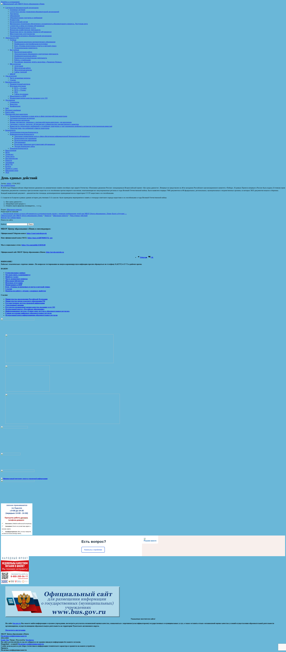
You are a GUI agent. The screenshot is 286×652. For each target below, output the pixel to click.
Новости (8, 160)
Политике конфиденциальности (31, 644)
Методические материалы (20, 120)
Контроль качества (12, 82)
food (7, 108)
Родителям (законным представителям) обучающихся (34, 144)
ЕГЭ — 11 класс (20, 88)
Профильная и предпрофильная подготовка (31, 44)
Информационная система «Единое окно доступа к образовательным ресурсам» (37, 311)
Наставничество (11, 158)
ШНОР (12, 74)
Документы (14, 14)
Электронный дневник (14, 305)
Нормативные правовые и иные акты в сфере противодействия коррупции (38, 116)
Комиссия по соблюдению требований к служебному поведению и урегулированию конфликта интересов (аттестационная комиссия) (61, 126)
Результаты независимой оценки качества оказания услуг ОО (30, 307)
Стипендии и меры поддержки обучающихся (27, 26)
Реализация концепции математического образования (34, 42)
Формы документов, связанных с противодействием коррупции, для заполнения (41, 122)
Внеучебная (14, 50)
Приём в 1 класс (11, 168)
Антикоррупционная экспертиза (22, 118)
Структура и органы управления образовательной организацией (34, 12)
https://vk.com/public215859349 (33, 245)
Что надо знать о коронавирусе (17, 275)
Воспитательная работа (23, 52)
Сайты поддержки (21, 94)
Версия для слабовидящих (11, 218)
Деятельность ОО (12, 38)
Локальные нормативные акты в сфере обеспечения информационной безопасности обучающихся (52, 136)
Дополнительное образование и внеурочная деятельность (36, 54)
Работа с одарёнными (22, 60)
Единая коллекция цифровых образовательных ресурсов (28, 313)
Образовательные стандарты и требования (26, 18)
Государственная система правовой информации (25, 303)
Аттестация (18, 66)
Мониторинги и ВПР (18, 96)
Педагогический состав (19, 22)
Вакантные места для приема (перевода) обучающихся (30, 32)
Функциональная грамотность (25, 48)
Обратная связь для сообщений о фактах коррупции (29, 128)
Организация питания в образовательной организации (31, 36)
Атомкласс (9, 154)
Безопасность (10, 130)
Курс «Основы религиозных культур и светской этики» (35, 46)
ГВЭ (16, 92)
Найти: (3, 224)
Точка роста (9, 156)
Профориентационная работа (25, 56)
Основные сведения (17, 10)
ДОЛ (7, 172)
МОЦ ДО (9, 164)
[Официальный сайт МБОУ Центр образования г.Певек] (22, 4)
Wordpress (30, 640)
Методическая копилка (23, 70)
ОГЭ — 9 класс (20, 90)
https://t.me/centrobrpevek (37, 233)
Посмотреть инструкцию (15, 630)
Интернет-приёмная (13, 110)
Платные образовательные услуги (23, 28)
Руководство (14, 20)
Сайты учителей (20, 72)
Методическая (15, 64)
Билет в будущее (119, 214)
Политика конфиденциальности (14, 636)
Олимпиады (14, 102)
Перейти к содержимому (10, 2)
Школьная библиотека (14, 281)
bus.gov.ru (17, 623)
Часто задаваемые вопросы (20, 78)
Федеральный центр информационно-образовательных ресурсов (31, 315)
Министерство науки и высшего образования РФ (25, 301)
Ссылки (13, 80)
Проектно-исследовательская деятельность (30, 58)
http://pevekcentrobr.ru (55, 252)
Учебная (13, 40)
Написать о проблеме (93, 550)
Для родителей (11, 76)
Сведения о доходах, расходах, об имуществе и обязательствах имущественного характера (44, 124)
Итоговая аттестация (18, 86)
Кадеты (8, 166)
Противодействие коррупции (16, 114)
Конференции (15, 106)
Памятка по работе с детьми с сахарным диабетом (25, 291)
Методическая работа (22, 68)
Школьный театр (11, 170)
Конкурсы (14, 104)
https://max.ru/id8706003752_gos (40, 238)
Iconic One (5, 640)
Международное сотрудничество (22, 34)
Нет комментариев (8, 185)
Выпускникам (10, 150)
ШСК (7, 152)
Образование (15, 16)
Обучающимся (19, 142)
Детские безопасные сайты (24, 146)
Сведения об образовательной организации (22, 8)
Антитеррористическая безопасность (24, 132)
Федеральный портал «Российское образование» (24, 309)
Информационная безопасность (22, 134)
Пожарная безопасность (19, 148)
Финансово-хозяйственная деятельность (25, 30)
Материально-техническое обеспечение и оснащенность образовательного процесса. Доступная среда (49, 24)
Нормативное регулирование (25, 138)
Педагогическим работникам (25, 140)
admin (9, 183)
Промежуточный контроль (20, 84)
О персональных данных (15, 273)
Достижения (10, 100)
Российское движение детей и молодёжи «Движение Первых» (38, 62)
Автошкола (9, 162)
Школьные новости (14, 210)
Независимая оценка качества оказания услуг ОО (29, 98)
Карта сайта (9, 112)
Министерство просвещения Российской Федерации (26, 299)
